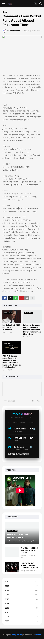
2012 (22, 586)
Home (4, 12)
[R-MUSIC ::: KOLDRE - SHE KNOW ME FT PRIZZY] (12, 552)
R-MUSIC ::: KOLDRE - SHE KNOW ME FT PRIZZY (30, 550)
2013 (22, 590)
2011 (22, 581)
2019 (22, 608)
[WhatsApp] (15, 298)
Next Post (36, 401)
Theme (38, 635)
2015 (22, 599)
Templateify (17, 635)
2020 (22, 612)
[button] (3, 4)
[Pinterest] (21, 298)
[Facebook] (4, 298)
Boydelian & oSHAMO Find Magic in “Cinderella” (11, 327)
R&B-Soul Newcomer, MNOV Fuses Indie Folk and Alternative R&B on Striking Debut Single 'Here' (32, 329)
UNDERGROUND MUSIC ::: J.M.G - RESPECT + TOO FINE (30, 565)
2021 (22, 617)
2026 (22, 621)
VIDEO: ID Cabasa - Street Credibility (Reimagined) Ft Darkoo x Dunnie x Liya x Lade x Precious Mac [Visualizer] (11, 361)
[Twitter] (10, 298)
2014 (22, 595)
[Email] (26, 298)
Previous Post (9, 401)
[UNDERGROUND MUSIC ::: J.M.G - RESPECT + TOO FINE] (12, 567)
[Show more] (32, 298)
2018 (22, 603)
